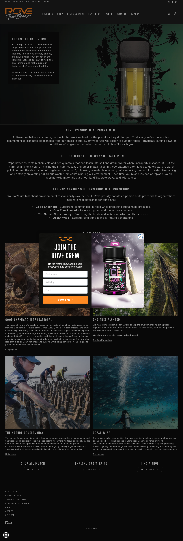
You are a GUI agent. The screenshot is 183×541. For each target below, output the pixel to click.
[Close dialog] (140, 236)
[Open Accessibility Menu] (6, 535)
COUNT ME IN (65, 299)
